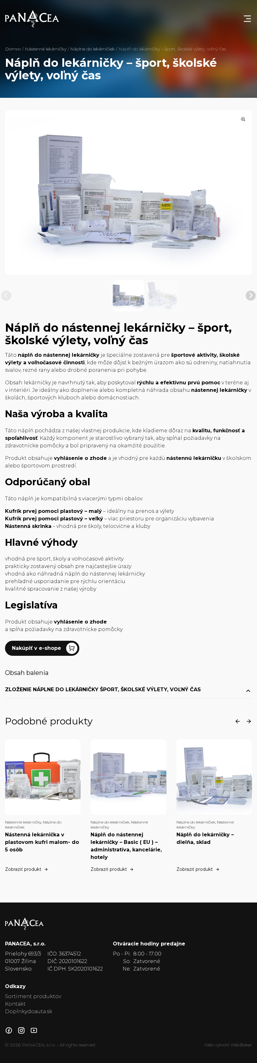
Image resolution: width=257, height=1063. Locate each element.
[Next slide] (251, 296)
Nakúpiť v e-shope (36, 648)
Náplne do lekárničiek (92, 49)
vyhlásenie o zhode (80, 622)
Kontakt (15, 1004)
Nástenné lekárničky (45, 49)
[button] (128, 295)
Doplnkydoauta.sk (28, 1011)
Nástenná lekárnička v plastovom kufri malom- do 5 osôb (42, 842)
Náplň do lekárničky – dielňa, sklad (205, 838)
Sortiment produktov (33, 996)
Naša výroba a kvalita (56, 414)
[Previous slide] (6, 296)
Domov (13, 49)
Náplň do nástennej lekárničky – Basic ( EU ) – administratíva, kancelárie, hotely (126, 846)
